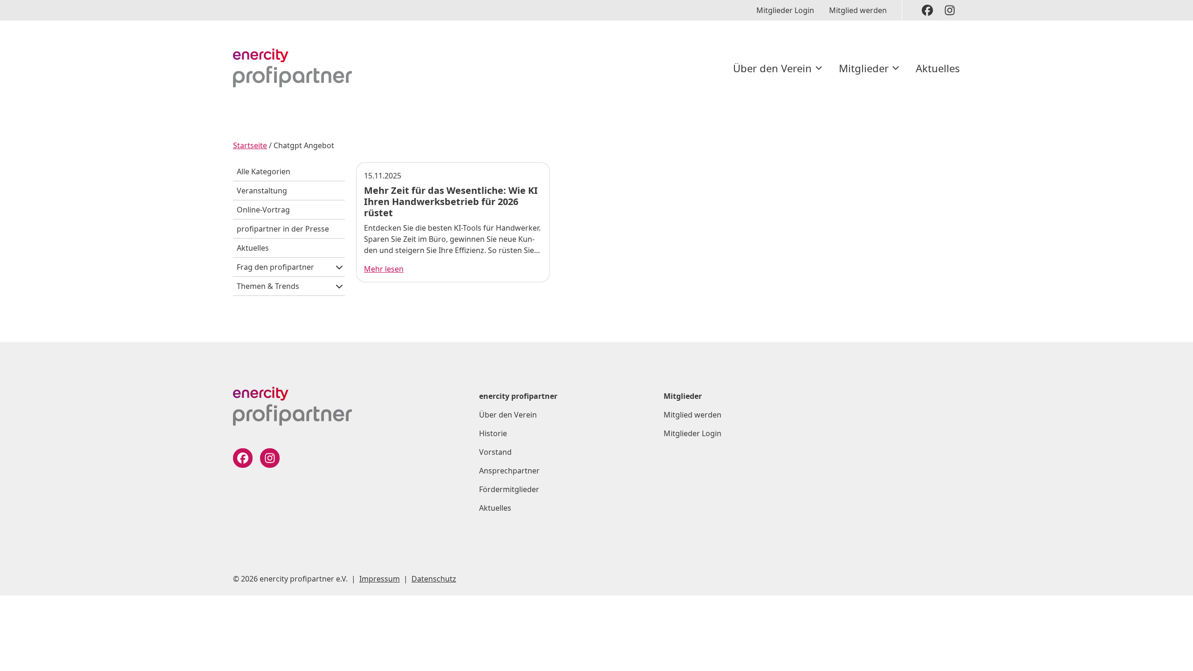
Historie (493, 433)
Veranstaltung (262, 190)
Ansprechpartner (509, 471)
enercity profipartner (518, 396)
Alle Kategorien (263, 171)
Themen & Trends (268, 286)
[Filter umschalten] (339, 267)
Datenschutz (433, 579)
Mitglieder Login (785, 10)
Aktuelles (938, 68)
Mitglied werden (858, 10)
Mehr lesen (384, 269)
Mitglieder (864, 68)
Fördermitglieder (509, 489)
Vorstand (495, 452)
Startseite (250, 145)
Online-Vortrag (263, 210)
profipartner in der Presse (283, 229)
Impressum (379, 579)
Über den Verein (772, 68)
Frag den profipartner (275, 267)
